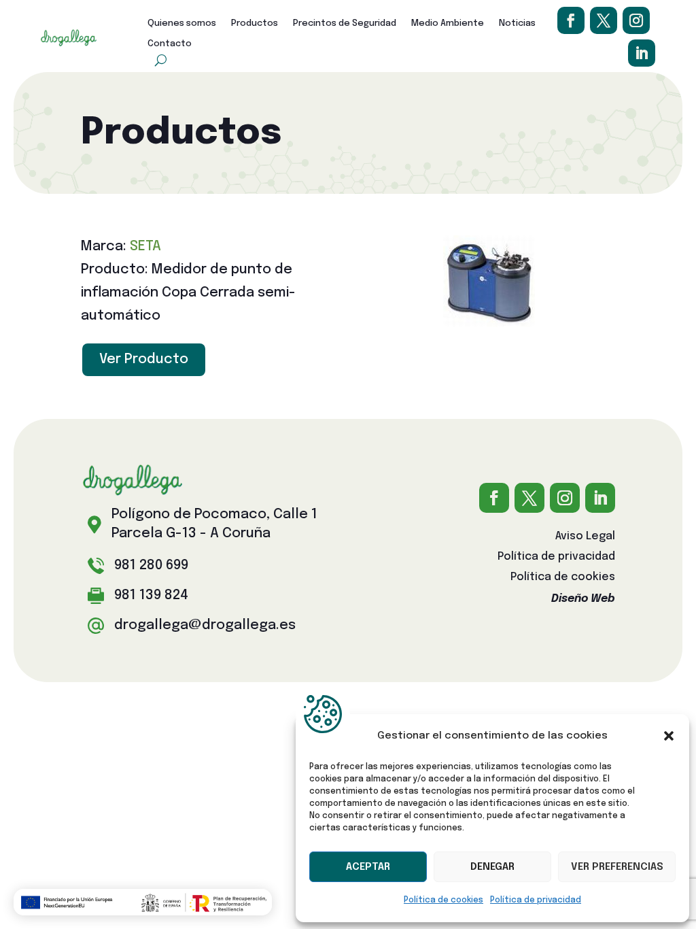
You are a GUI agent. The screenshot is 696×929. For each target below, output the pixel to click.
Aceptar (368, 867)
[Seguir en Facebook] (571, 20)
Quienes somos (181, 23)
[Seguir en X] (603, 20)
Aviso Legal (585, 537)
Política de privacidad (535, 900)
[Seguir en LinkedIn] (641, 53)
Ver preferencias (617, 867)
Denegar (492, 867)
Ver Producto (143, 359)
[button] (669, 736)
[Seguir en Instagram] (636, 20)
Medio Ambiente (447, 23)
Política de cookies (443, 900)
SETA (145, 246)
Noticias (517, 23)
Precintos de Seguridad (344, 23)
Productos (254, 23)
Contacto (169, 43)
